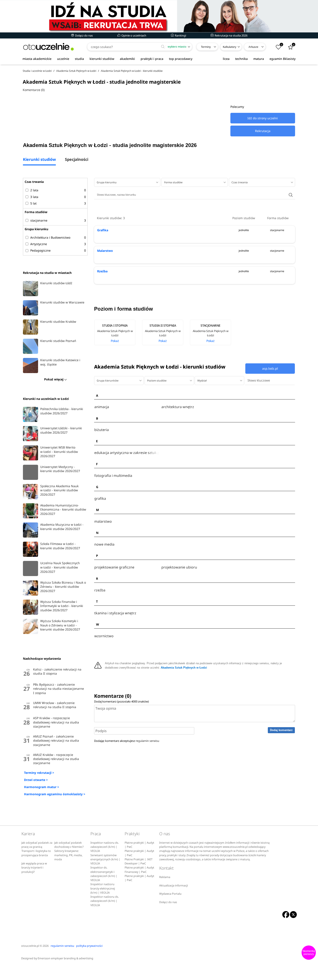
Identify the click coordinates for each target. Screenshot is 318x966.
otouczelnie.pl (30, 946)
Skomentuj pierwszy (308, 953)
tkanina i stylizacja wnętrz (115, 613)
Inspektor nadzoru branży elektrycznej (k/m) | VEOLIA (102, 888)
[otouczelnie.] (48, 47)
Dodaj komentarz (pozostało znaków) (121, 701)
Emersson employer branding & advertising (65, 958)
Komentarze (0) (34, 90)
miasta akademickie (36, 59)
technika (241, 59)
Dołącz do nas (83, 35)
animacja (101, 407)
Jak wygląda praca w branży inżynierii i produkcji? (34, 868)
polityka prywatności (89, 946)
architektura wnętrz (177, 407)
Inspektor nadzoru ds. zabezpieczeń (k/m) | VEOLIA (104, 847)
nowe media (104, 544)
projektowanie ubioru (179, 567)
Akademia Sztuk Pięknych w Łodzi (184, 667)
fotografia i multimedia (113, 476)
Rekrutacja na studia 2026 (230, 35)
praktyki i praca (152, 59)
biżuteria (101, 430)
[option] (118, 332)
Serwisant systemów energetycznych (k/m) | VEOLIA (105, 859)
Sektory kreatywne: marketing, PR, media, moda (68, 855)
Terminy (206, 47)
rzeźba (99, 590)
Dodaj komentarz (281, 730)
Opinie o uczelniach (133, 35)
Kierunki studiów (39, 159)
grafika (100, 499)
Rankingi (180, 35)
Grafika (102, 230)
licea (226, 59)
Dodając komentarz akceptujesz (126, 741)
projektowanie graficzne (114, 567)
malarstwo (103, 521)
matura (258, 59)
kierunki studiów (102, 59)
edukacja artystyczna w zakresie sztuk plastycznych (126, 453)
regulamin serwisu (147, 741)
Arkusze (253, 47)
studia (79, 59)
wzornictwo (104, 636)
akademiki (127, 59)
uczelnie (63, 59)
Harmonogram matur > (41, 787)
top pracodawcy (180, 59)
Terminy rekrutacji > (39, 773)
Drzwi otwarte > (36, 780)
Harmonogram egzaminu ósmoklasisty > (54, 794)
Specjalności (76, 159)
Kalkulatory (229, 47)
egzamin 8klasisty (283, 59)
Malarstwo (105, 251)
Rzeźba (102, 271)
